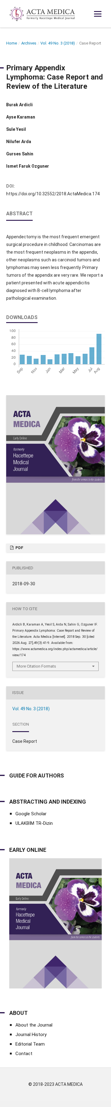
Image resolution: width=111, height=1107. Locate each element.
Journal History (31, 1034)
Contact (23, 1053)
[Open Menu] (98, 14)
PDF (18, 547)
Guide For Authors (36, 775)
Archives (28, 43)
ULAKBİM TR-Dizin (34, 823)
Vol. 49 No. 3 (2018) (57, 43)
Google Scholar (31, 814)
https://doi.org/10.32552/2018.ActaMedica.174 (53, 193)
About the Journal (33, 1025)
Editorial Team (30, 1044)
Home (11, 43)
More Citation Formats (36, 666)
